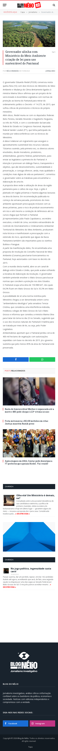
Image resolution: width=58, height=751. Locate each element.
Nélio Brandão (12, 71)
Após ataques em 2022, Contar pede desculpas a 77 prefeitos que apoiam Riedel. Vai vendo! (28, 462)
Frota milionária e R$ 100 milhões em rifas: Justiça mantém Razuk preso (26, 422)
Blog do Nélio (23, 738)
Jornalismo (50, 71)
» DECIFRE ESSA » (22, 514)
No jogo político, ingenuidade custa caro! (31, 570)
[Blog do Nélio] (29, 5)
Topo (30, 747)
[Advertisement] (26, 615)
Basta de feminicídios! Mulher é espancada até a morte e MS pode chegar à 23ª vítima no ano (29, 410)
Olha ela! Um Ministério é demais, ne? (35, 497)
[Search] (53, 5)
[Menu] (4, 5)
